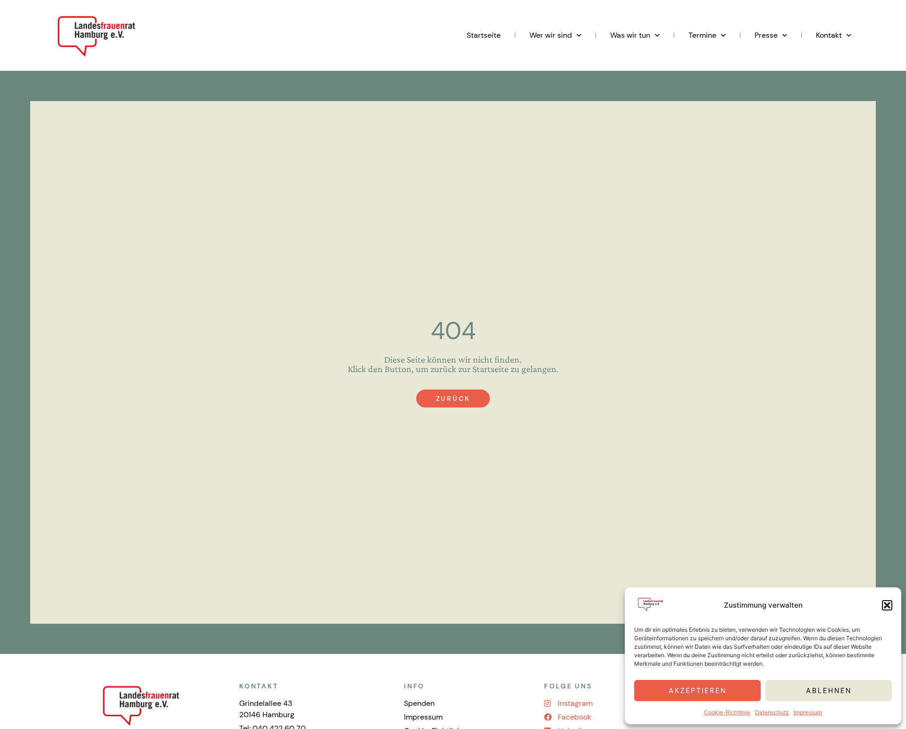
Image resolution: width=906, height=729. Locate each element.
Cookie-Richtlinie (727, 712)
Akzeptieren (698, 690)
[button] (887, 605)
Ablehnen (829, 690)
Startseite (484, 35)
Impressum (808, 712)
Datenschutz (772, 712)
